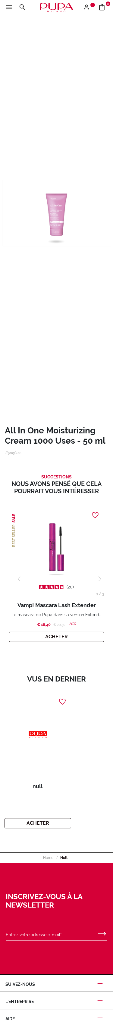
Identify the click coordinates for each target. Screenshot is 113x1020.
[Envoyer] (102, 932)
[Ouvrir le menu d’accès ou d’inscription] (88, 7)
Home (48, 858)
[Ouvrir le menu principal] (9, 7)
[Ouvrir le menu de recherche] (22, 7)
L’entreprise (19, 1001)
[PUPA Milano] (56, 7)
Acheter (56, 637)
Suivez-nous (20, 984)
